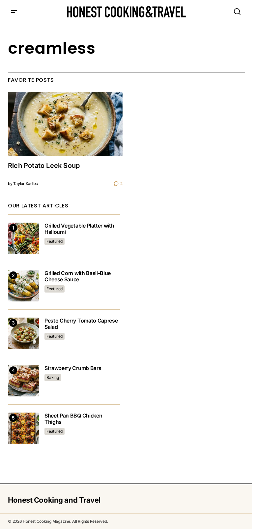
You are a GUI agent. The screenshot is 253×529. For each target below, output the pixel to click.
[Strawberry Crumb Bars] (23, 380)
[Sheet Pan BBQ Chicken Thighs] (23, 428)
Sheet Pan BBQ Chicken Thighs (73, 419)
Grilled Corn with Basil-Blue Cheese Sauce (77, 276)
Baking (52, 377)
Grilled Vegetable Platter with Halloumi (79, 229)
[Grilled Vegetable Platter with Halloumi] (23, 238)
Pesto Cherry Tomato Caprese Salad (81, 324)
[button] (14, 12)
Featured (54, 241)
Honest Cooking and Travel (54, 500)
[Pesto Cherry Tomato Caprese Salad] (23, 333)
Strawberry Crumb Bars (72, 368)
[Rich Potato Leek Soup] (65, 124)
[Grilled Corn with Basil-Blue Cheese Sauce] (23, 285)
